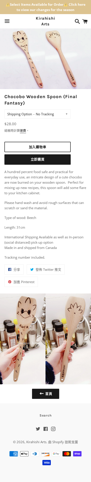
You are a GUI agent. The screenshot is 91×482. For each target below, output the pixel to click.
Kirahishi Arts (45, 21)
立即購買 (38, 159)
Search (46, 415)
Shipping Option (19, 114)
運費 (23, 130)
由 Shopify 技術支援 (63, 442)
